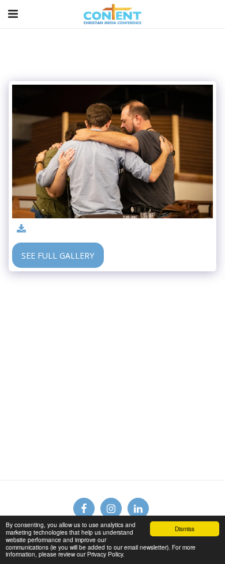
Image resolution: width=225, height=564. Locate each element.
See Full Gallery (57, 255)
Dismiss (184, 528)
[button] (12, 13)
